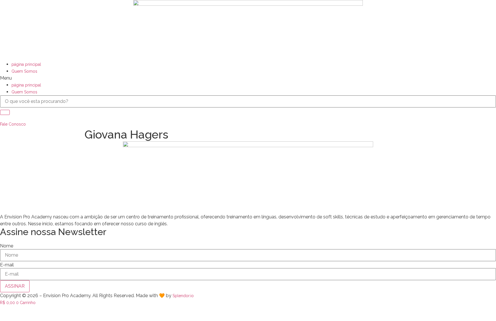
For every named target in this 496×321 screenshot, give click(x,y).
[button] (248, 78)
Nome (6, 246)
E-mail (7, 265)
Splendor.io (183, 295)
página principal (26, 64)
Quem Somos (24, 71)
